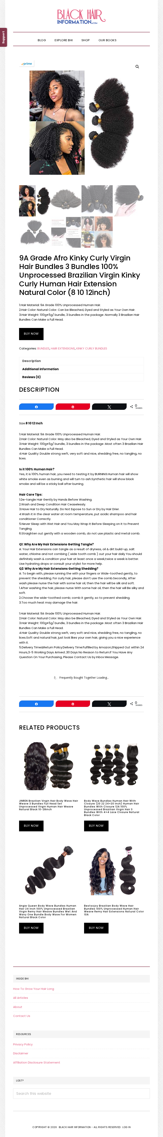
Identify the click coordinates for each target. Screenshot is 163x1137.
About (17, 1007)
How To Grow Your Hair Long (33, 989)
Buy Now (31, 334)
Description (31, 361)
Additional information (40, 369)
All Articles (20, 998)
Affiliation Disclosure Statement (36, 1062)
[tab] (81, 361)
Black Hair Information (81, 16)
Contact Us (21, 1016)
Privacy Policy (23, 1044)
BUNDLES (43, 348)
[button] (125, 36)
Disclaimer (20, 1053)
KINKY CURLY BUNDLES (91, 348)
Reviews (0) (31, 377)
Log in (126, 1127)
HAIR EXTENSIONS (63, 348)
